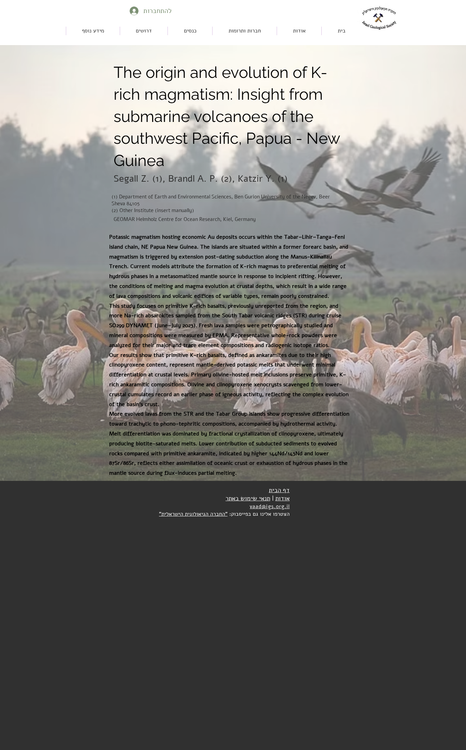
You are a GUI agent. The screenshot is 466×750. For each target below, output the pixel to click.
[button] (190, 31)
